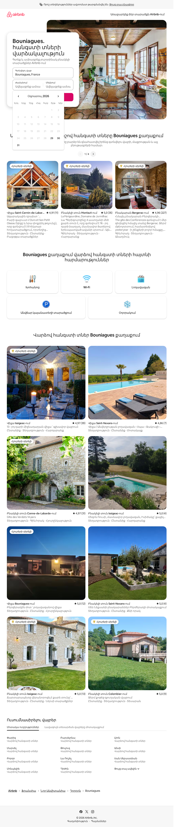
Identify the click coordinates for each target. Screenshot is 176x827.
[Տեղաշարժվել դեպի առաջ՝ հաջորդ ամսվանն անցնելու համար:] (58, 96)
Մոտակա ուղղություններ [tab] (23, 727)
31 (18, 145)
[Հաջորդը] (93, 154)
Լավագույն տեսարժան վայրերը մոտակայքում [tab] (74, 727)
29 (51, 138)
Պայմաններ (98, 821)
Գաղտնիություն (77, 821)
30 (58, 138)
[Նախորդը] (80, 154)
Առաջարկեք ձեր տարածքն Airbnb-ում (137, 14)
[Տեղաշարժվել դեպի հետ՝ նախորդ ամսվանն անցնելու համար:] (19, 96)
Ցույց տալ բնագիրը (121, 4)
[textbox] (27, 86)
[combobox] (43, 74)
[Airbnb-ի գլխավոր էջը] (15, 14)
